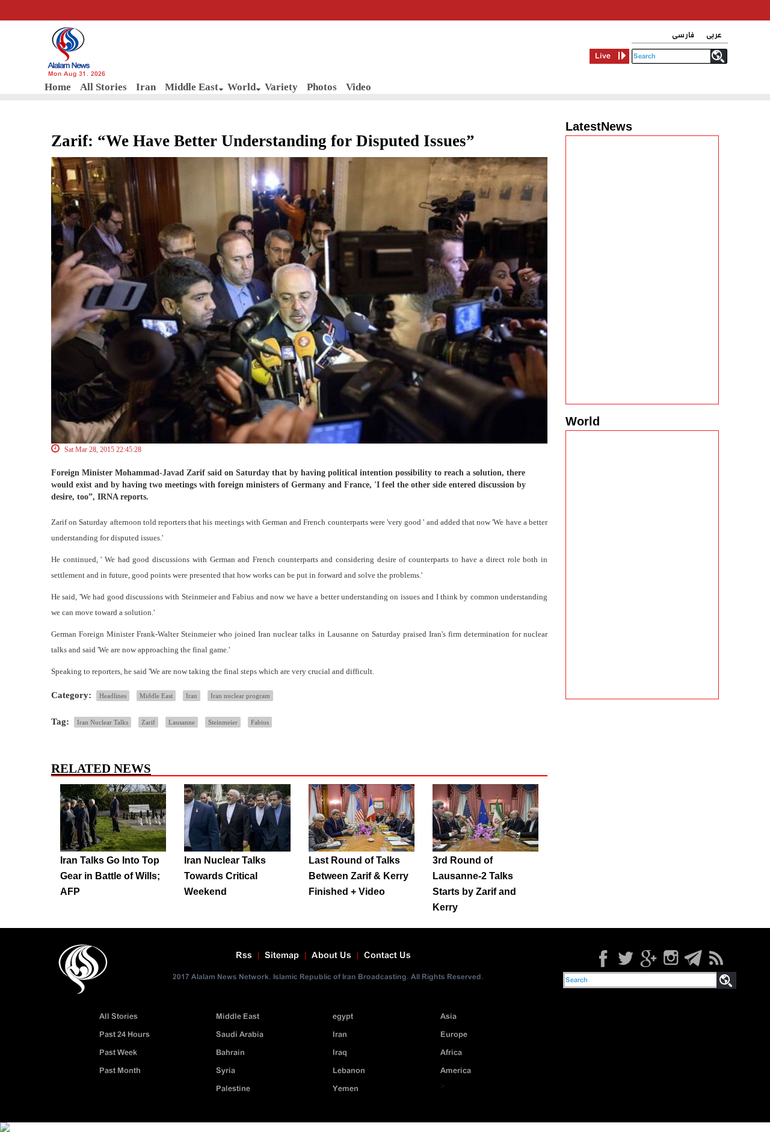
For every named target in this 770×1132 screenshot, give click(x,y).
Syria (225, 1071)
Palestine (233, 1089)
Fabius (260, 722)
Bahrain (230, 1053)
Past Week (118, 1053)
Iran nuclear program (240, 695)
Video (358, 87)
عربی (714, 35)
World (241, 87)
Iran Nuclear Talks (102, 722)
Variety (281, 87)
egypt (343, 1016)
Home (58, 87)
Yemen (346, 1089)
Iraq (340, 1053)
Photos (322, 87)
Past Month (120, 1071)
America (455, 1071)
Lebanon (349, 1071)
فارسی (683, 35)
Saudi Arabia (239, 1034)
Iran (146, 87)
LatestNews (598, 126)
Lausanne (181, 722)
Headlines (112, 695)
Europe (453, 1034)
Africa (451, 1053)
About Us (331, 955)
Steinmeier (223, 722)
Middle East (191, 87)
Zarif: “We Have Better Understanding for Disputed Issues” (263, 141)
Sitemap (282, 955)
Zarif (148, 722)
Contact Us (387, 955)
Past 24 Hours (124, 1034)
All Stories (103, 87)
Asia (448, 1016)
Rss (244, 955)
